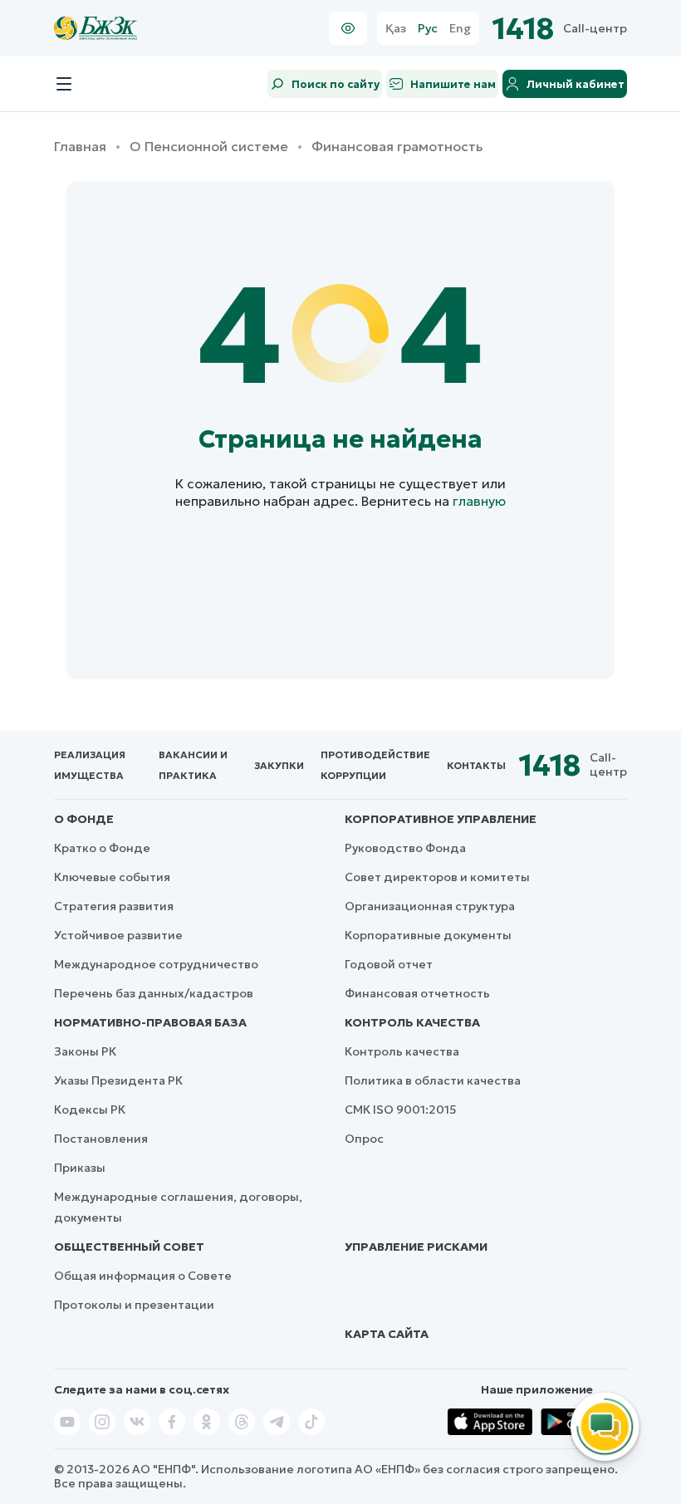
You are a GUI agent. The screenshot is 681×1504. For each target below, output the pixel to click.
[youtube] (67, 1421)
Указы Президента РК (118, 1080)
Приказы (79, 1167)
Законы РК (85, 1051)
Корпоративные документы (428, 935)
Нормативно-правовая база (150, 1022)
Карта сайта (387, 1333)
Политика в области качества (433, 1080)
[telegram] (276, 1421)
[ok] (207, 1421)
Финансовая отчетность (417, 993)
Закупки (279, 765)
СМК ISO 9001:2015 (401, 1109)
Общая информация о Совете (143, 1275)
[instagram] (102, 1421)
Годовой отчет (389, 964)
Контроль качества (412, 1022)
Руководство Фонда (405, 847)
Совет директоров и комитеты (437, 877)
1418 (523, 28)
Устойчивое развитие (118, 935)
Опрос (364, 1138)
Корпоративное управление (440, 818)
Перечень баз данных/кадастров (153, 993)
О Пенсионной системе (209, 146)
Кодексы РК (89, 1109)
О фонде (84, 818)
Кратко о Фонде (102, 847)
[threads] (241, 1421)
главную (479, 500)
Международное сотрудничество (156, 964)
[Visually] (348, 28)
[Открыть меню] (64, 84)
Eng (460, 29)
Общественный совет (129, 1246)
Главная (80, 146)
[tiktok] (311, 1421)
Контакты (476, 765)
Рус (428, 29)
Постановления (101, 1138)
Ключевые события (112, 877)
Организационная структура (430, 906)
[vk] (137, 1421)
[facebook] (172, 1421)
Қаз (395, 29)
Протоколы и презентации (134, 1304)
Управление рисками (416, 1246)
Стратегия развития (114, 906)
